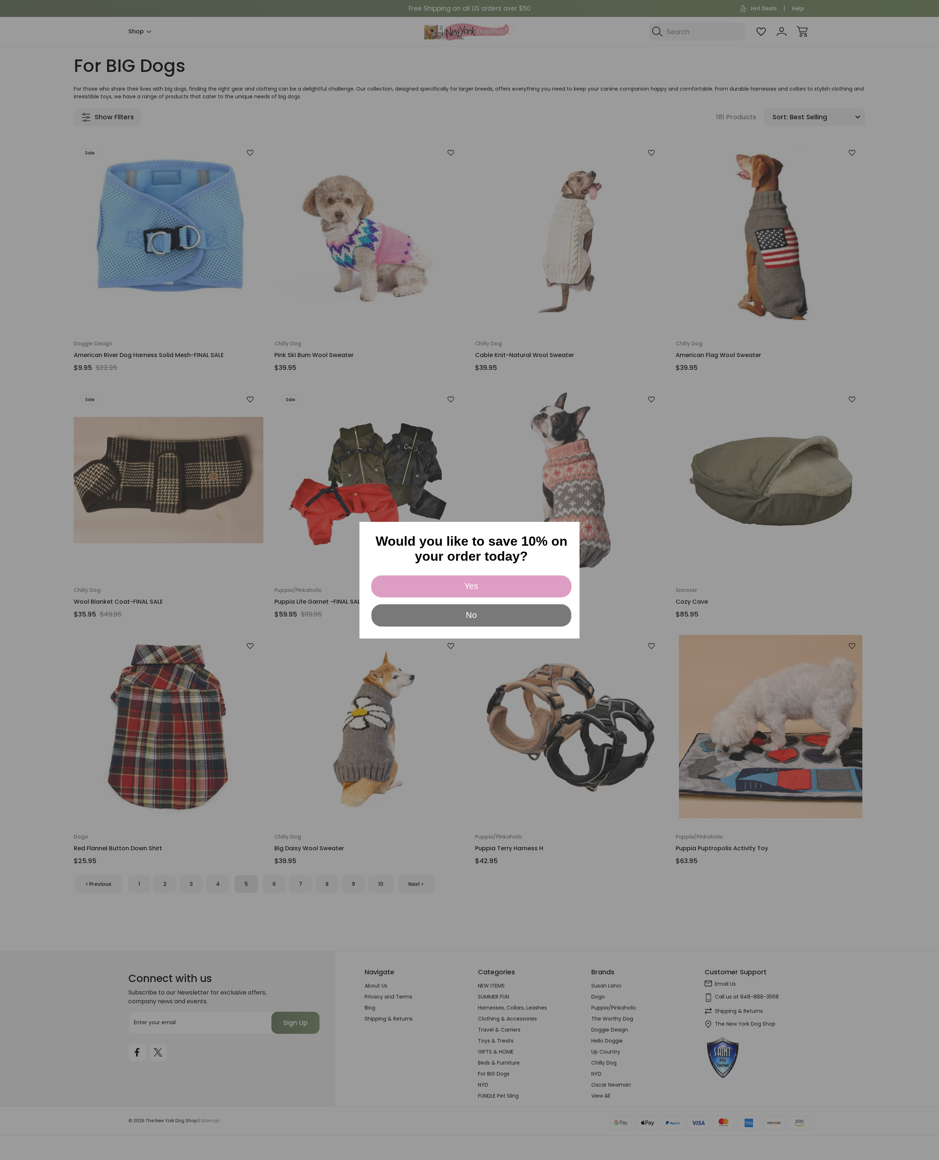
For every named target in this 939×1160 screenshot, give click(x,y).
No (471, 615)
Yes (471, 586)
